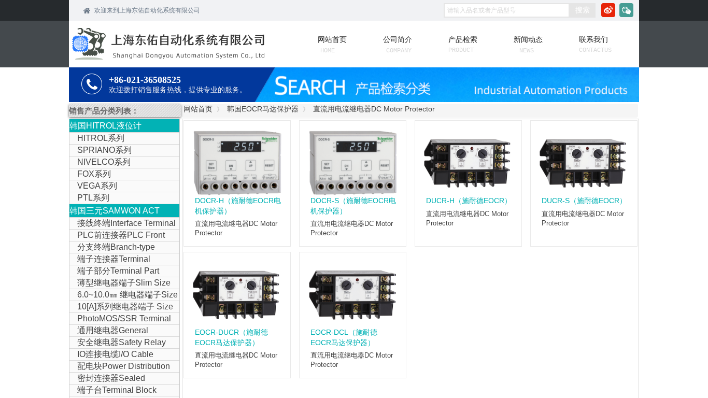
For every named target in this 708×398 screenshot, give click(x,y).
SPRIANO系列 (104, 150)
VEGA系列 (97, 185)
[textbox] (507, 10)
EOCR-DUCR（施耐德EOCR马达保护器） (231, 337)
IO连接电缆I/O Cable (115, 354)
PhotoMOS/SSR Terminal (124, 318)
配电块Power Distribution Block (119, 367)
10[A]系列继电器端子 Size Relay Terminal (121, 307)
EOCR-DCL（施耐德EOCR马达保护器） (343, 337)
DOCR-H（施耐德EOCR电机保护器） (238, 205)
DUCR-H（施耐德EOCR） (469, 200)
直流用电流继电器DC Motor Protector (374, 109)
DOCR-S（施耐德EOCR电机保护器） (353, 205)
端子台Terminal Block (117, 390)
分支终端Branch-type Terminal (112, 248)
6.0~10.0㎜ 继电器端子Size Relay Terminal (123, 295)
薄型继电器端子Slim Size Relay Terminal (120, 283)
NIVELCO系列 (104, 162)
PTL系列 (93, 197)
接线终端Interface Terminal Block (122, 224)
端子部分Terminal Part (118, 270)
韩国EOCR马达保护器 (263, 109)
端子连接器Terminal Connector (109, 259)
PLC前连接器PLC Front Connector (117, 236)
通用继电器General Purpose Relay (108, 331)
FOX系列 (94, 173)
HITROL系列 (100, 138)
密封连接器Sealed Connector (107, 379)
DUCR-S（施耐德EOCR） (584, 200)
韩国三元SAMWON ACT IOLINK (114, 211)
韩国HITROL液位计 (105, 125)
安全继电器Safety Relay (121, 342)
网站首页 (198, 109)
